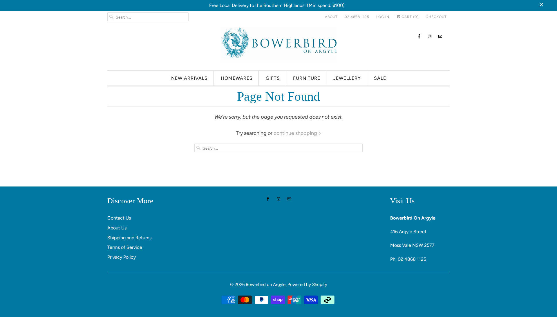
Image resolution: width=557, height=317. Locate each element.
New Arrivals (189, 78)
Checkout (436, 17)
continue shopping (296, 133)
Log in (382, 17)
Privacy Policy (121, 257)
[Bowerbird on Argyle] (278, 45)
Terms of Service (124, 247)
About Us (116, 228)
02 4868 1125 (357, 17)
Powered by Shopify (307, 284)
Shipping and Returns (129, 237)
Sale (380, 78)
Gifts (273, 78)
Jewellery (347, 78)
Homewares (237, 78)
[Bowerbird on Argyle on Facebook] (419, 36)
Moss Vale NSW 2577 (412, 245)
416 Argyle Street (408, 231)
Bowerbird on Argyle (265, 284)
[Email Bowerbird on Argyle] (440, 36)
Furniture (306, 78)
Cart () (409, 17)
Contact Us (119, 218)
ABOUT (331, 17)
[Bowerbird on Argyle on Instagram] (429, 36)
